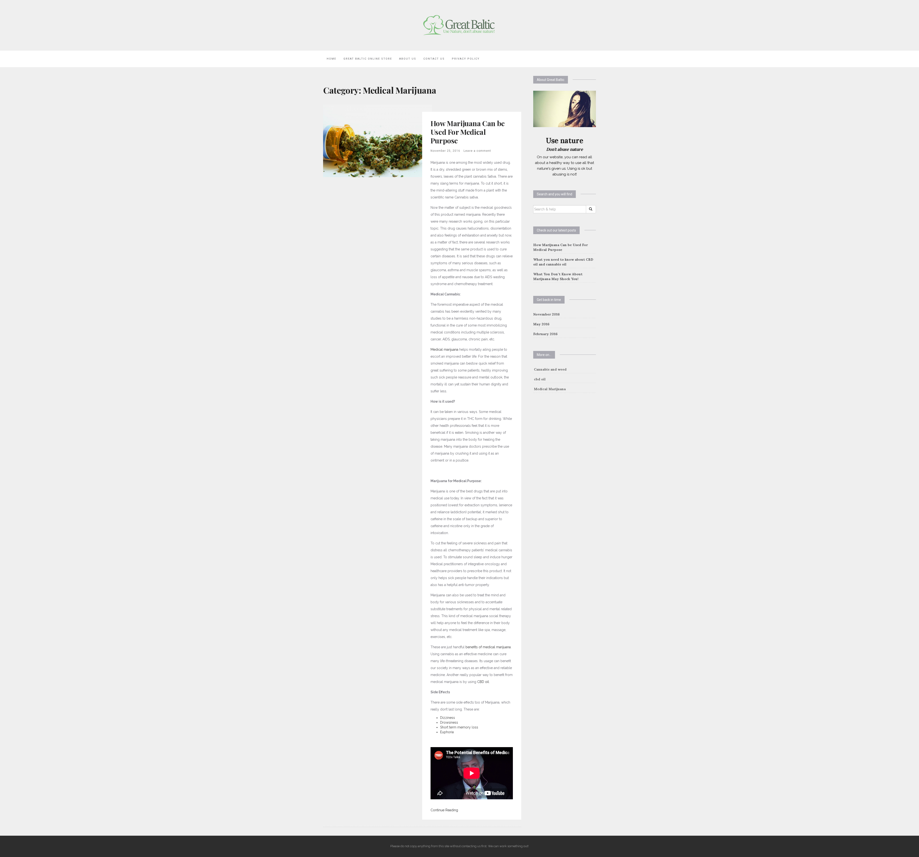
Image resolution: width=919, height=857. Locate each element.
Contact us (434, 58)
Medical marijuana (444, 349)
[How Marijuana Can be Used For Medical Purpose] (377, 140)
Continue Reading (444, 810)
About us (407, 58)
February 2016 (545, 334)
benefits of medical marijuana (488, 647)
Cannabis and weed (550, 369)
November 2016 (546, 314)
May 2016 (541, 324)
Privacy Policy (466, 58)
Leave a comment (477, 150)
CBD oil (483, 682)
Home (331, 58)
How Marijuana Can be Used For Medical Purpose (468, 131)
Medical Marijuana (550, 389)
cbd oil (540, 379)
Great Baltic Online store (367, 58)
